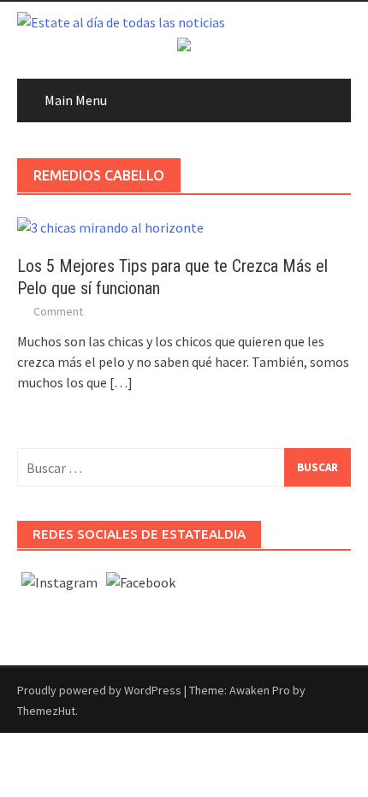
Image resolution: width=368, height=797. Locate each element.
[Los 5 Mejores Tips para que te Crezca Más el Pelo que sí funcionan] (110, 225)
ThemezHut (46, 710)
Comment (58, 311)
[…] (120, 382)
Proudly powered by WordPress (99, 690)
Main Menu (76, 100)
